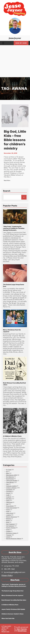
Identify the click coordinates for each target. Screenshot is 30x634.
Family (8, 500)
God (7, 504)
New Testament (10, 524)
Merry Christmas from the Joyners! (12, 330)
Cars (7, 484)
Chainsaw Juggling (11, 486)
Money (8, 520)
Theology (8, 535)
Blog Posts (15, 580)
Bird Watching (10, 477)
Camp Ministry (10, 482)
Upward (8, 537)
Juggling (8, 515)
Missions (8, 518)
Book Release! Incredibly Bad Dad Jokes (14, 384)
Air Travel (8, 469)
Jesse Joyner (15, 38)
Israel (7, 511)
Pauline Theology (11, 527)
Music (8, 522)
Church (8, 493)
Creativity (8, 497)
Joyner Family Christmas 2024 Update (13, 609)
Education (9, 498)
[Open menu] (3, 43)
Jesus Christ (9, 513)
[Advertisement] (15, 61)
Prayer (8, 529)
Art (7, 471)
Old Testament (10, 526)
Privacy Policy (7, 575)
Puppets (8, 531)
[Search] (24, 197)
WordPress (22, 631)
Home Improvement (11, 507)
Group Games (10, 506)
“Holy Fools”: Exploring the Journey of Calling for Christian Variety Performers (13, 228)
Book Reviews (10, 478)
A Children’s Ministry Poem (12, 436)
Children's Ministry (11, 488)
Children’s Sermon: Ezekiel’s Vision (12, 614)
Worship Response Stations (13, 538)
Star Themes (22, 629)
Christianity (9, 489)
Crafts (7, 495)
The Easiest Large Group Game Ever (13, 285)
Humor (8, 509)
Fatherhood (9, 502)
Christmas (9, 491)
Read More (7, 180)
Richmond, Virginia (11, 533)
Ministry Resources (11, 517)
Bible (7, 473)
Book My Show (21, 43)
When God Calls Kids (8, 618)
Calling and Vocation (11, 480)
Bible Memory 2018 (11, 475)
